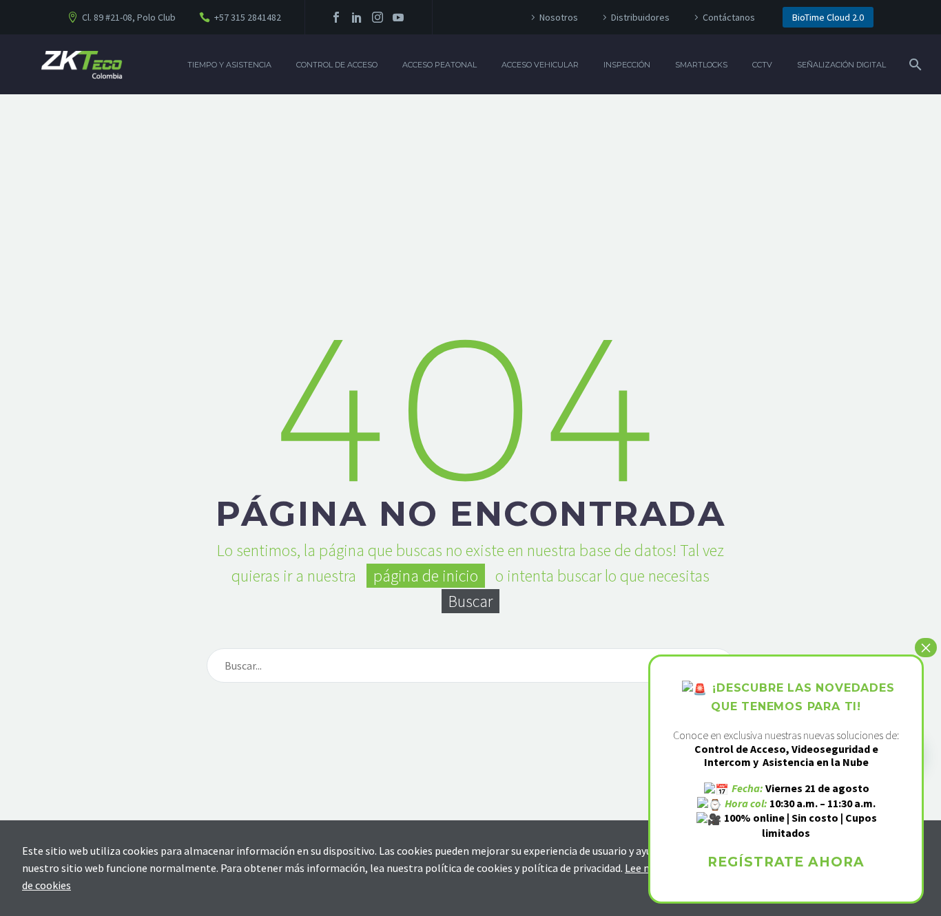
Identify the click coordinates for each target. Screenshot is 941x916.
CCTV (762, 65)
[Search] (913, 65)
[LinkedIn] (357, 17)
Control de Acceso (337, 65)
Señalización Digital (841, 65)
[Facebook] (336, 17)
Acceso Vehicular (540, 65)
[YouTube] (398, 17)
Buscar (470, 601)
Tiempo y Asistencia (229, 65)
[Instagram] (377, 17)
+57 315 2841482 (247, 17)
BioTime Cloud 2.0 (828, 17)
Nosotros (558, 17)
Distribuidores (640, 17)
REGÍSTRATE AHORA (786, 862)
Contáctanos (729, 17)
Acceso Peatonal (439, 65)
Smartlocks (701, 65)
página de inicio (425, 575)
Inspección (626, 65)
